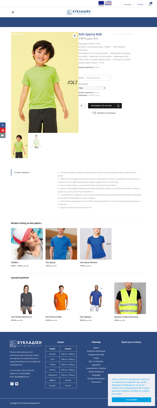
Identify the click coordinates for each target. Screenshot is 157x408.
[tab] (32, 172)
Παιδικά (91, 95)
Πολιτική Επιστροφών (96, 378)
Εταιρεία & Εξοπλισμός (96, 351)
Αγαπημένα (127, 4)
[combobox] (97, 77)
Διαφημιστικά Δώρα (96, 354)
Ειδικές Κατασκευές (96, 371)
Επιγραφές (96, 375)
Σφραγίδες (96, 365)
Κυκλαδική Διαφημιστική (122, 34)
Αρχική (96, 347)
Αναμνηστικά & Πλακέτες (96, 368)
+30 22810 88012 (24, 373)
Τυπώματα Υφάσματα (21, 172)
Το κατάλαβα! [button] (131, 400)
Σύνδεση (140, 4)
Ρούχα (97, 95)
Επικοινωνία (96, 382)
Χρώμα (81, 78)
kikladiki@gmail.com (21, 377)
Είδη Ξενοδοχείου (96, 361)
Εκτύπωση (83, 84)
